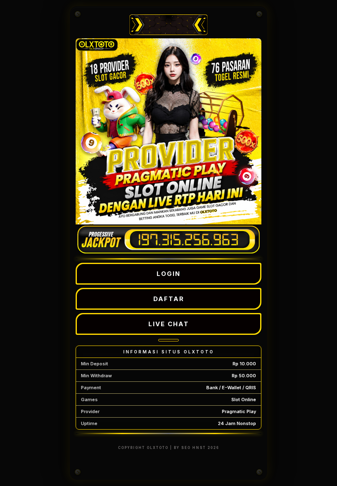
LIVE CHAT (168, 324)
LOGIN (168, 274)
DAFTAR (168, 299)
